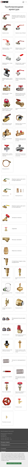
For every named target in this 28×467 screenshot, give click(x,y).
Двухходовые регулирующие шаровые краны (7, 124)
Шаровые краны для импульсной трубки (20, 124)
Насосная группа (5, 334)
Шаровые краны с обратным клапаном (7, 94)
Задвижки (14, 228)
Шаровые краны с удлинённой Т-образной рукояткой (7, 79)
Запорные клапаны (17, 217)
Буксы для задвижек (6, 391)
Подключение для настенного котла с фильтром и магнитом (20, 154)
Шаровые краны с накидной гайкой (7, 64)
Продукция (3, 451)
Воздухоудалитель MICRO (20, 278)
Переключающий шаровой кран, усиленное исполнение (20, 79)
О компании (3, 448)
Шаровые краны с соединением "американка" (20, 49)
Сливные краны (18, 406)
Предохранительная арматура (18, 319)
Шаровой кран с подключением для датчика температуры (7, 154)
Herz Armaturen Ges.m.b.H (7, 431)
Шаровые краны (5, 32)
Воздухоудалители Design (7, 293)
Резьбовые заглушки (6, 422)
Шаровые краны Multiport (20, 32)
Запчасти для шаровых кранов (7, 377)
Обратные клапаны (17, 250)
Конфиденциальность (5, 444)
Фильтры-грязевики (17, 239)
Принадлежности (5, 168)
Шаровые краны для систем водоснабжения (18, 179)
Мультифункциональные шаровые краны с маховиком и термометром (7, 109)
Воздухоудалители (6, 277)
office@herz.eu (4, 436)
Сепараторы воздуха (19, 292)
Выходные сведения (5, 442)
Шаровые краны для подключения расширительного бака (20, 139)
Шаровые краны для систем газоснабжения (18, 206)
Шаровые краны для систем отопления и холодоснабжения (18, 17)
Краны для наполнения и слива (7, 139)
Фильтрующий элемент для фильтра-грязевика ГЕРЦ (20, 377)
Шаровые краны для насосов (20, 109)
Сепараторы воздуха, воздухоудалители (18, 262)
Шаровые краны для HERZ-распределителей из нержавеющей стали (20, 94)
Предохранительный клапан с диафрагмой (20, 335)
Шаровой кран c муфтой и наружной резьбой (20, 64)
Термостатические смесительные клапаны (7, 350)
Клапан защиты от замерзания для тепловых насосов (20, 350)
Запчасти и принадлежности (19, 361)
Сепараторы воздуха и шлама (7, 308)
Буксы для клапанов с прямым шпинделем (20, 392)
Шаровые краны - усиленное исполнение (7, 49)
